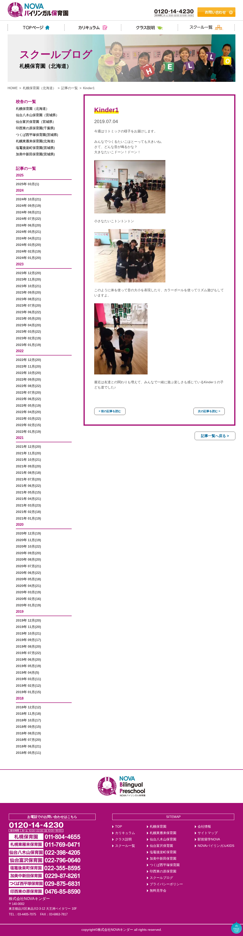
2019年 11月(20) (28, 627)
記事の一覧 (69, 88)
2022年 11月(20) (28, 366)
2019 (19, 611)
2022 (19, 351)
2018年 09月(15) (28, 727)
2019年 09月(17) (28, 640)
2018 (19, 698)
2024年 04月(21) (28, 238)
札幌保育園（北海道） (39, 88)
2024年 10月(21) (28, 199)
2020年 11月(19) (28, 540)
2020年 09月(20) (28, 553)
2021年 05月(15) (28, 492)
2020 (19, 524)
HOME (13, 88)
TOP (118, 826)
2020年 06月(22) (28, 573)
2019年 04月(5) (27, 672)
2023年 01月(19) (28, 345)
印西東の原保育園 (163, 871)
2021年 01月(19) (28, 518)
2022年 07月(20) (28, 392)
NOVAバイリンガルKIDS (216, 846)
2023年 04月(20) (28, 325)
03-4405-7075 (27, 914)
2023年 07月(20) (28, 305)
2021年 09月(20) (28, 466)
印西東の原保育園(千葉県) (35, 128)
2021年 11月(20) (28, 453)
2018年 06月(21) (28, 746)
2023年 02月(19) (28, 338)
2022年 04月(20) (28, 412)
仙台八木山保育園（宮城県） (37, 115)
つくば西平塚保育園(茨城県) (37, 135)
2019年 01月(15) (28, 692)
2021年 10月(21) (28, 459)
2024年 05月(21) (28, 232)
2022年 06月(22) (28, 399)
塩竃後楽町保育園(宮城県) (35, 148)
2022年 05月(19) (28, 405)
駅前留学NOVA (209, 839)
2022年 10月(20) (28, 373)
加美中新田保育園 (163, 858)
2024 (19, 190)
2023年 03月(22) (28, 331)
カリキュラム (125, 833)
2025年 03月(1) (27, 184)
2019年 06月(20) (28, 659)
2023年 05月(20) (28, 318)
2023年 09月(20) (28, 292)
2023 (19, 264)
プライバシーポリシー (166, 884)
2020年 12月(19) (28, 533)
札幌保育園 (158, 826)
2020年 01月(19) (28, 605)
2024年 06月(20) (28, 225)
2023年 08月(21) (28, 299)
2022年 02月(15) (28, 425)
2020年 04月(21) (28, 586)
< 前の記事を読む (110, 411)
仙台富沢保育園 (161, 846)
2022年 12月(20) (28, 360)
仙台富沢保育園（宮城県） (36, 122)
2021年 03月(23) (28, 505)
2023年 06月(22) (28, 312)
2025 (19, 175)
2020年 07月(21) (28, 566)
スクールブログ (161, 878)
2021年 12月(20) (28, 446)
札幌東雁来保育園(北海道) (35, 141)
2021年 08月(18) (28, 473)
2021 (19, 438)
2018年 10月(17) (28, 720)
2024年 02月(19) (28, 251)
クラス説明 (123, 839)
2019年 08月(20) (28, 646)
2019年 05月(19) (28, 666)
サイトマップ (208, 833)
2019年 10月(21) (28, 633)
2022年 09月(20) (28, 379)
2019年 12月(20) (28, 620)
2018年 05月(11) (28, 753)
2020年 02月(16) (28, 599)
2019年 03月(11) (28, 679)
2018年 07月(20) (28, 740)
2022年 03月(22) (28, 418)
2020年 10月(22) (28, 546)
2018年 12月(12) (28, 707)
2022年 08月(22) (28, 386)
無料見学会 (158, 890)
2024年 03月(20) (28, 245)
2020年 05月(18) (28, 579)
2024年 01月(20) (28, 258)
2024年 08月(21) (28, 212)
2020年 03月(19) (28, 592)
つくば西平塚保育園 (165, 865)
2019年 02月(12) (28, 685)
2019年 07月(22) (28, 653)
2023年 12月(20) (28, 273)
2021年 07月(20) (28, 479)
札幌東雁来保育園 (163, 833)
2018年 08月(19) (28, 733)
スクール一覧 (125, 846)
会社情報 (204, 826)
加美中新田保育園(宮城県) (35, 154)
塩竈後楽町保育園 (163, 852)
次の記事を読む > (209, 411)
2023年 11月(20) (28, 279)
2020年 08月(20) (28, 559)
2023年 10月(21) (28, 286)
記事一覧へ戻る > (215, 436)
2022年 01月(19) (28, 431)
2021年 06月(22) (28, 486)
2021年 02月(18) (28, 512)
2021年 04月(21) (28, 499)
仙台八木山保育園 (163, 839)
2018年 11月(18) (28, 713)
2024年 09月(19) (28, 205)
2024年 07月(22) (28, 219)
